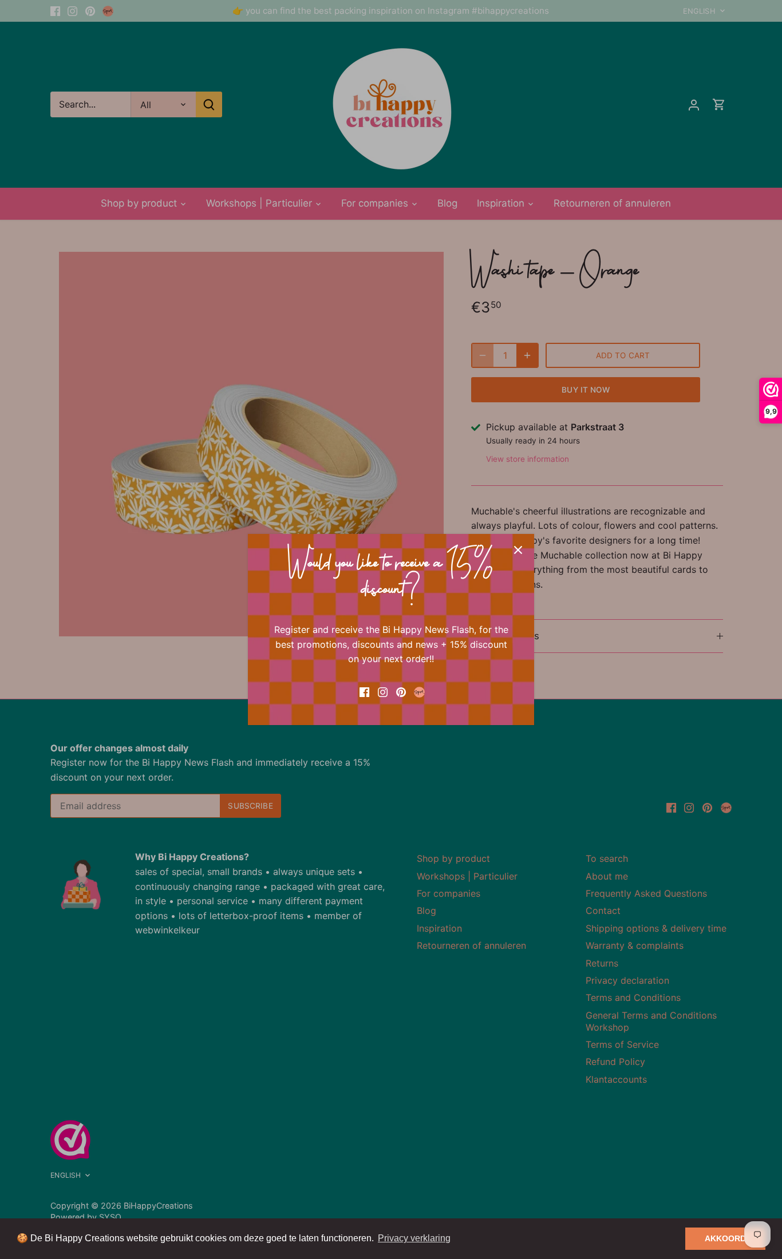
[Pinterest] (401, 691)
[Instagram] (383, 691)
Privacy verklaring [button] (414, 1238)
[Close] (518, 550)
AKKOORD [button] (725, 1238)
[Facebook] (364, 691)
